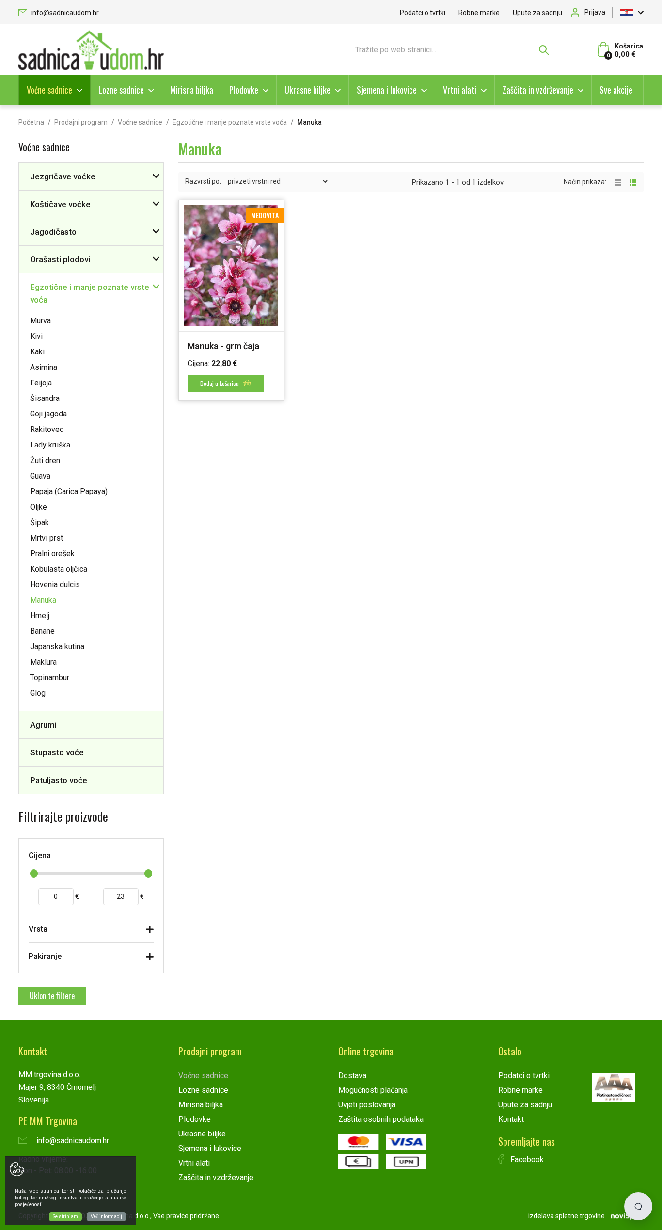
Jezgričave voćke (62, 176)
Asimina (43, 367)
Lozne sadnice (121, 89)
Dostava (352, 1075)
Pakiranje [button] (45, 956)
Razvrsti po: (203, 181)
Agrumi (43, 725)
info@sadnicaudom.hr (64, 12)
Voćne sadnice (49, 89)
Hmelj (39, 615)
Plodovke (243, 89)
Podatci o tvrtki (422, 12)
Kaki (37, 351)
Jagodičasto (53, 232)
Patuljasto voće (58, 780)
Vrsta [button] (38, 929)
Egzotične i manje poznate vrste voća (230, 122)
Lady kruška (50, 444)
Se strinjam (65, 1216)
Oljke (38, 506)
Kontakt (511, 1119)
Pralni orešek (52, 553)
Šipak (39, 522)
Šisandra (45, 398)
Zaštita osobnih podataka (381, 1119)
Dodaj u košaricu (220, 383)
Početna (31, 122)
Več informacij (106, 1216)
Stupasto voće (57, 752)
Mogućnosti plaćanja (373, 1090)
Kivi (36, 336)
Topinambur (49, 677)
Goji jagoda (48, 413)
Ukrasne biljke (307, 89)
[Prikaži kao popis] (622, 182)
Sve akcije (615, 89)
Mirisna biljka (191, 89)
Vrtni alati (459, 89)
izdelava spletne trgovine (566, 1216)
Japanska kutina (57, 646)
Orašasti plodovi (60, 259)
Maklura (43, 662)
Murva (40, 320)
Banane (42, 631)
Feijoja (41, 382)
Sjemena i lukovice (387, 89)
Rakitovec (46, 429)
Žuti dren (45, 460)
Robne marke (479, 12)
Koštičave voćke (60, 204)
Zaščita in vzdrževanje (538, 89)
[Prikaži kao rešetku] (633, 182)
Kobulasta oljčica (58, 569)
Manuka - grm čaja (223, 346)
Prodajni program (81, 122)
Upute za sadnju (537, 12)
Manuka (43, 600)
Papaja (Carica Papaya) (69, 491)
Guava (40, 475)
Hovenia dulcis (55, 584)
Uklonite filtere (52, 996)
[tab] (91, 932)
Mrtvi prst (46, 538)
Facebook (526, 1159)
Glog (38, 693)
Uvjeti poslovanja (366, 1104)
